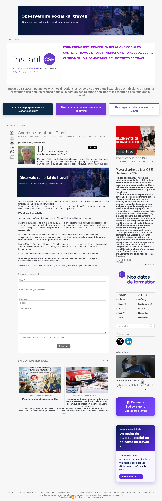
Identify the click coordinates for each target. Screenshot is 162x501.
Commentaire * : (26, 308)
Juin (120, 318)
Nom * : (22, 280)
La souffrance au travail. (128, 380)
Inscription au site (95, 497)
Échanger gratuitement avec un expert (134, 109)
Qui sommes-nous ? (98, 58)
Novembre (143, 313)
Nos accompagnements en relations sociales (28, 109)
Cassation (20, 125)
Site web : (23, 299)
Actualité (49, 408)
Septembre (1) (145, 304)
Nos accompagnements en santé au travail (81, 109)
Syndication (80, 497)
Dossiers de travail (131, 58)
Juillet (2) (142, 295)
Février (121, 299)
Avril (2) (122, 308)
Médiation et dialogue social (129, 52)
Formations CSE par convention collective (65, 411)
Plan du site (64, 497)
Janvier (122, 295)
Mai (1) (121, 313)
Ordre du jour (26, 408)
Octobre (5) (143, 308)
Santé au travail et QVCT (83, 52)
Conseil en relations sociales (116, 47)
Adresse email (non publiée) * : (33, 289)
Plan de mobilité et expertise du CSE (40, 399)
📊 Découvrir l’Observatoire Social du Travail (135, 406)
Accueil (10, 125)
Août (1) (142, 299)
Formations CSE (76, 47)
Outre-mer (71, 58)
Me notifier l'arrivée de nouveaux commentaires (44, 337)
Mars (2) (122, 304)
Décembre (143, 318)
